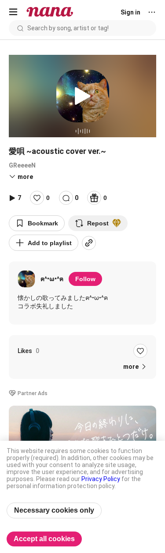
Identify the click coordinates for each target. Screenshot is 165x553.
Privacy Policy (100, 478)
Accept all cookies (44, 538)
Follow (85, 278)
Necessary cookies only (54, 510)
